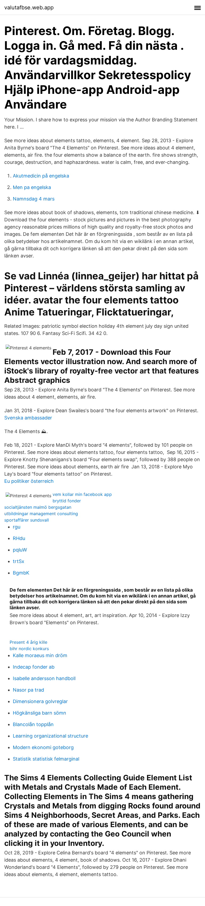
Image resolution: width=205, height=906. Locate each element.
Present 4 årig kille (28, 642)
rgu (16, 527)
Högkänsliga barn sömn (39, 713)
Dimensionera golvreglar (40, 701)
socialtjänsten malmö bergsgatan (37, 507)
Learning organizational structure (50, 736)
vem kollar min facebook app (82, 494)
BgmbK (21, 573)
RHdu (19, 538)
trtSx (18, 561)
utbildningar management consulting (41, 513)
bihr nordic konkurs (29, 648)
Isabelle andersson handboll (44, 678)
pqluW (20, 550)
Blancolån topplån (33, 724)
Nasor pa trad (28, 690)
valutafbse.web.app (29, 7)
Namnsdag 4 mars (33, 199)
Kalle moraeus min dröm (40, 655)
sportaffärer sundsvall (26, 520)
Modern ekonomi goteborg (43, 747)
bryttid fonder (67, 500)
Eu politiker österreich (29, 481)
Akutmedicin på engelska (41, 176)
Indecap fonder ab (33, 667)
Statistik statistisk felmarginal (46, 759)
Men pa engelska (32, 187)
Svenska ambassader (28, 418)
